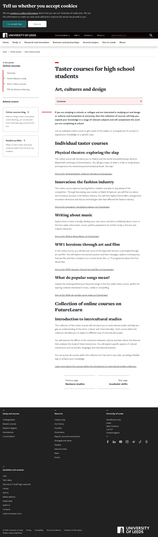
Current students (61, 35)
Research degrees (10, 428)
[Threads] (146, 442)
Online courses (15, 51)
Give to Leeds (109, 42)
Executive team (60, 448)
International (8, 432)
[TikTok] (140, 442)
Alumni (99, 35)
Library (6, 488)
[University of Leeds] (136, 530)
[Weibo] (133, 442)
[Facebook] (108, 442)
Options (37, 24)
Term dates (7, 480)
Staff (76, 35)
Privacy (28, 530)
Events (57, 457)
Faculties (87, 35)
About (122, 42)
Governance (59, 432)
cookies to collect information (24, 13)
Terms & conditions (54, 530)
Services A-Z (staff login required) (17, 484)
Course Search (9, 436)
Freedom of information (73, 530)
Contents (61, 101)
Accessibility (39, 530)
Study (15, 42)
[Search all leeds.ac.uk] (151, 35)
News (56, 453)
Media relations (9, 496)
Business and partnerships (66, 42)
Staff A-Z (6, 505)
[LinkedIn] (114, 442)
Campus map (59, 419)
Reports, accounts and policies (67, 436)
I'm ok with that (14, 24)
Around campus (91, 42)
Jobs (5, 475)
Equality (57, 444)
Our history (59, 423)
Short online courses (32, 51)
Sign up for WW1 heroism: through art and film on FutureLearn (84, 269)
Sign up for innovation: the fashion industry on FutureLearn (82, 206)
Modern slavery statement (12, 533)
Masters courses (9, 423)
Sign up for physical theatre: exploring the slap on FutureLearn (83, 173)
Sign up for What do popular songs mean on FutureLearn (81, 295)
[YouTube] (120, 442)
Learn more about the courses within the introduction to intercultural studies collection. (96, 366)
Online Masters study (16, 78)
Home (6, 42)
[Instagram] (127, 442)
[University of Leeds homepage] (19, 35)
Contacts (6, 509)
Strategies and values (63, 440)
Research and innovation (37, 42)
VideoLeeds (7, 500)
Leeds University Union (12, 513)
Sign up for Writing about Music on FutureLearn (77, 236)
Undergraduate (9, 419)
